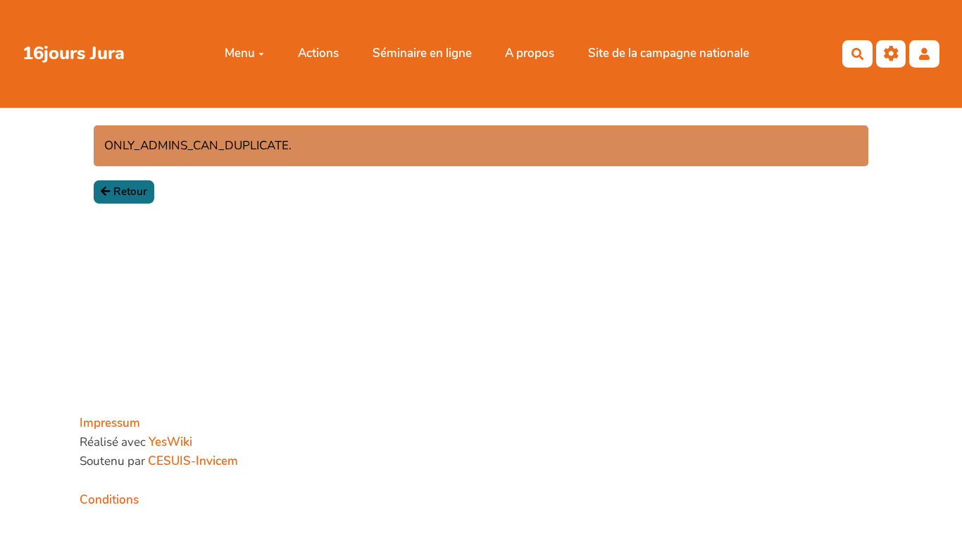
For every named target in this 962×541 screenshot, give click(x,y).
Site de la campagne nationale (668, 53)
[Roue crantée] (891, 54)
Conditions (109, 500)
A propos (529, 53)
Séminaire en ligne (422, 53)
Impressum (110, 423)
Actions (318, 53)
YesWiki (170, 442)
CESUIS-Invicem (193, 461)
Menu (240, 53)
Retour (130, 192)
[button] (924, 54)
